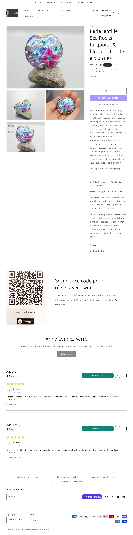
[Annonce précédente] (7, 2)
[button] (43, 10)
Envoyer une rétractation (71, 482)
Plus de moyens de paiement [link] (108, 104)
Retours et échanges (89, 477)
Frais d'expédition (107, 69)
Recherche (21, 477)
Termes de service (107, 477)
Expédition (48, 477)
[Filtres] (117, 375)
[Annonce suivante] (125, 2)
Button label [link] (66, 354)
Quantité (93, 76)
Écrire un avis (97, 375)
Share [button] (95, 245)
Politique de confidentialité (66, 477)
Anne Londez (16, 529)
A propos (55, 482)
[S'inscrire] (50, 497)
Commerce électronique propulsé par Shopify (36, 529)
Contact (38, 477)
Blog (30, 477)
